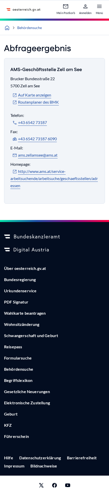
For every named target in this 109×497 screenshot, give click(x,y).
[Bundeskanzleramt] (54, 236)
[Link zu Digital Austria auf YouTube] (67, 486)
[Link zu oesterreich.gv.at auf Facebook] (54, 486)
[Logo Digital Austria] (54, 250)
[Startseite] (7, 28)
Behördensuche (29, 27)
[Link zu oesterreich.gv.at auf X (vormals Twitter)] (41, 486)
